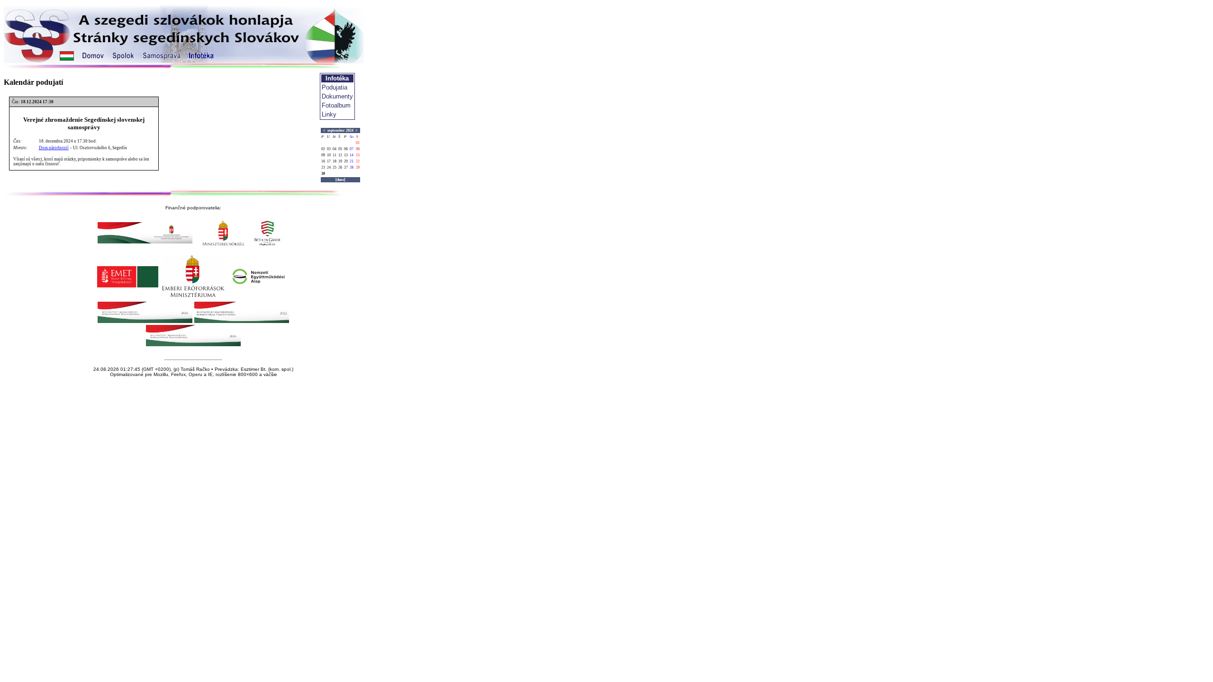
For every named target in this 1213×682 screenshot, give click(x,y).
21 (351, 161)
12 (340, 155)
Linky (329, 114)
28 (351, 167)
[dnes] (340, 180)
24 (329, 167)
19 (340, 161)
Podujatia (334, 87)
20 (346, 161)
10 (329, 155)
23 (323, 167)
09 (323, 155)
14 (351, 155)
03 (329, 149)
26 (340, 167)
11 (334, 155)
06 (346, 149)
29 (358, 167)
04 (334, 149)
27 (346, 167)
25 (334, 167)
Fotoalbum (336, 105)
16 (323, 161)
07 (351, 149)
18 (334, 161)
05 (340, 149)
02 (323, 149)
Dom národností (54, 147)
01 (358, 143)
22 (358, 161)
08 (358, 149)
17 (329, 161)
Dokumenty (337, 96)
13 (346, 155)
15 (358, 155)
